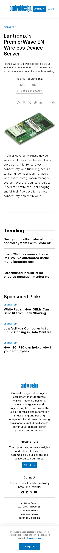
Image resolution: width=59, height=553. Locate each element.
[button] (6, 9)
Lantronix (37, 78)
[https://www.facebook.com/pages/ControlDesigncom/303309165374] (22, 492)
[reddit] (35, 102)
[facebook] (18, 102)
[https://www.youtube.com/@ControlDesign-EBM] (35, 492)
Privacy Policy (34, 538)
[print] (53, 102)
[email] (40, 102)
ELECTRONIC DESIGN (29, 518)
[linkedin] (23, 102)
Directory (10, 27)
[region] (29, 540)
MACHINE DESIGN (29, 514)
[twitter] (29, 102)
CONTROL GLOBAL (29, 510)
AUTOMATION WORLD (29, 507)
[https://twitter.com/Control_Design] (31, 492)
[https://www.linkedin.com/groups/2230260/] (26, 492)
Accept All (29, 546)
